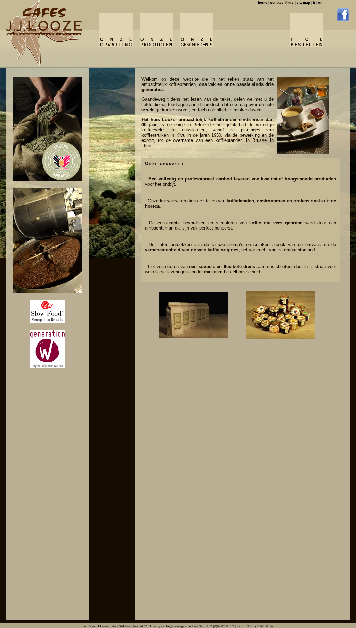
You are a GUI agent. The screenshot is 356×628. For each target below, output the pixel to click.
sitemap (303, 3)
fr (314, 3)
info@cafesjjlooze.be (179, 626)
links (289, 3)
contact (276, 3)
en (320, 3)
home (262, 3)
